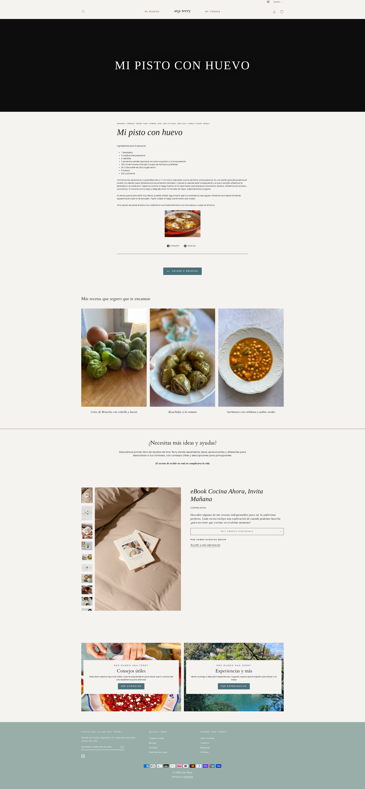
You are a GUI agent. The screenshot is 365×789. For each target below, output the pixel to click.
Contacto (204, 743)
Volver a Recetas (184, 271)
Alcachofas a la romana (182, 411)
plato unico (182, 123)
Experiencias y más (158, 752)
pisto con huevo (169, 123)
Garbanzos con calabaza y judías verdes (251, 411)
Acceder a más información (205, 544)
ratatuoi (191, 123)
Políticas (204, 752)
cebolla (139, 123)
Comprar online (156, 738)
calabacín (131, 123)
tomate (199, 123)
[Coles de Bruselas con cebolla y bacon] (114, 357)
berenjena (121, 123)
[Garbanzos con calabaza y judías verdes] (251, 357)
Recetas (152, 743)
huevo (145, 123)
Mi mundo (152, 11)
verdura (206, 123)
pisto (160, 123)
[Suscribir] (122, 747)
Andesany (188, 777)
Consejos (153, 747)
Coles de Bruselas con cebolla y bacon (114, 411)
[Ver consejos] (131, 677)
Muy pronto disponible (237, 531)
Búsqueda (205, 747)
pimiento (153, 123)
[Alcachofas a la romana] (182, 357)
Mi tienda (212, 11)
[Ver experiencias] (234, 677)
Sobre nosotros (207, 738)
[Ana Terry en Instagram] (83, 756)
